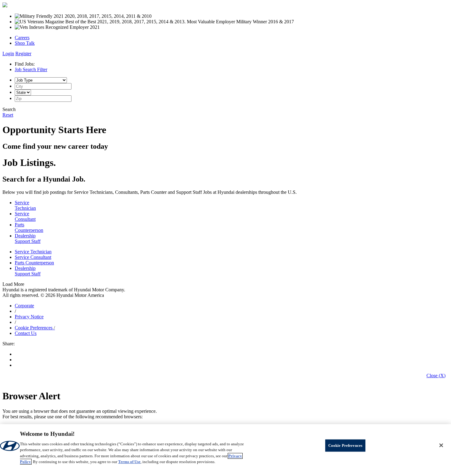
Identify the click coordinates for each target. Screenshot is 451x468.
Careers (22, 37)
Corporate (24, 305)
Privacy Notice (29, 316)
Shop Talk (25, 43)
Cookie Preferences (33, 327)
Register (23, 53)
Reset (7, 114)
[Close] (441, 445)
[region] (225, 446)
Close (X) (435, 375)
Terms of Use (129, 461)
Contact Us (26, 333)
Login (8, 53)
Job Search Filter (31, 69)
